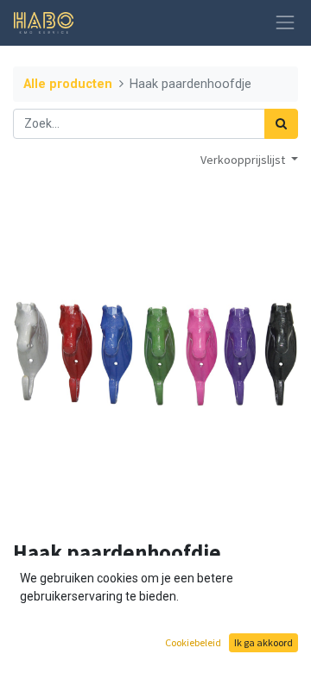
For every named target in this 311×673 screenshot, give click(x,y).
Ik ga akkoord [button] (263, 642)
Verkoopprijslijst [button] (244, 159)
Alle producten (67, 84)
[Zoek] (281, 124)
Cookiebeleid (193, 642)
